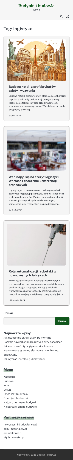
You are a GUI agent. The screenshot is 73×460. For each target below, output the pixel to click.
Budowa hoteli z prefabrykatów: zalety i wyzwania (33, 88)
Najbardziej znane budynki (20, 402)
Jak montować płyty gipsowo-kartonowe (28, 346)
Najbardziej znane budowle (20, 406)
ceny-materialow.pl (15, 428)
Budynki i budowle (36, 5)
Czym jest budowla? (16, 398)
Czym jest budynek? (16, 393)
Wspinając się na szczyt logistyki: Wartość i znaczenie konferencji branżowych (34, 180)
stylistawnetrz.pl (14, 437)
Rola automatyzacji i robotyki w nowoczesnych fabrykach (32, 273)
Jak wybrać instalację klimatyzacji (24, 358)
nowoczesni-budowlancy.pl (20, 424)
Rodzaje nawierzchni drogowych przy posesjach (33, 341)
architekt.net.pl (13, 433)
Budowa (8, 381)
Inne (6, 385)
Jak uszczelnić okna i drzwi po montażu (28, 337)
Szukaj (8, 313)
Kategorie (9, 376)
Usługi (8, 389)
